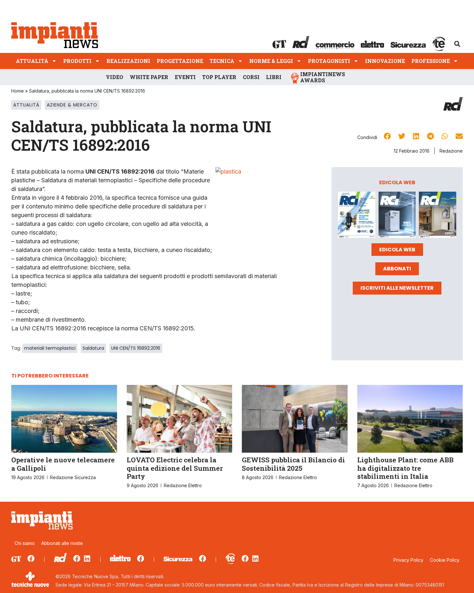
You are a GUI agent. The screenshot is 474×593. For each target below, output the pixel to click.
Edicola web (397, 249)
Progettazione (180, 60)
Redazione (451, 151)
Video (114, 77)
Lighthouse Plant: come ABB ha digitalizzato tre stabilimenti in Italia (405, 467)
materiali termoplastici (49, 348)
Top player (219, 77)
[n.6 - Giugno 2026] (397, 216)
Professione (430, 60)
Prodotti (77, 60)
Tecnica (222, 60)
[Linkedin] (87, 558)
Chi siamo (25, 543)
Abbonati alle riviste (62, 543)
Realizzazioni (128, 60)
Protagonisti (329, 60)
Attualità (32, 60)
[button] (457, 43)
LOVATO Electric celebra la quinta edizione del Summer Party (175, 467)
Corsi (251, 77)
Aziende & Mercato (72, 105)
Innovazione (385, 60)
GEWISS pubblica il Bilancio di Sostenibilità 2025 (293, 463)
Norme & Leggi (271, 60)
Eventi (185, 77)
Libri (273, 77)
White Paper (149, 77)
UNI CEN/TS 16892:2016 (135, 348)
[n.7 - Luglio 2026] (356, 216)
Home (17, 91)
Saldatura (93, 348)
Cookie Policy (444, 560)
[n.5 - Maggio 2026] (437, 216)
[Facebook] (31, 558)
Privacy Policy (408, 560)
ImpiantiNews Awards (322, 77)
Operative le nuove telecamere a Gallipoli (63, 463)
